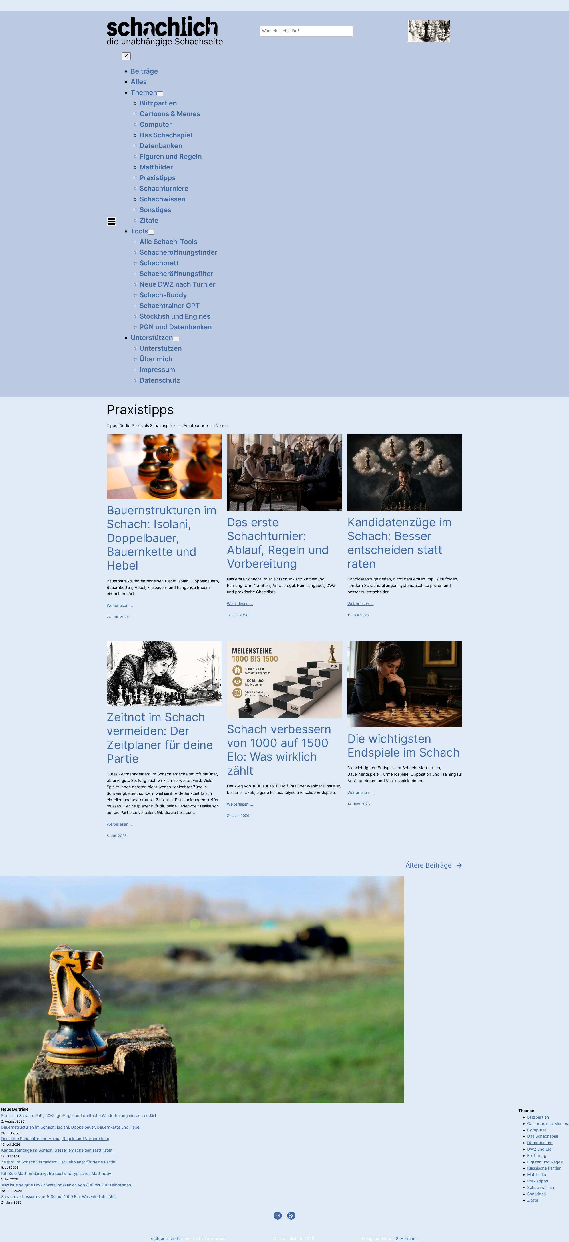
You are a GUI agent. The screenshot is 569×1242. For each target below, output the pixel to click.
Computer (536, 1130)
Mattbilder (537, 1174)
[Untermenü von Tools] (151, 232)
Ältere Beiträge (433, 865)
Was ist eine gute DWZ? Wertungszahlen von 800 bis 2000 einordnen (66, 1185)
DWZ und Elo (539, 1149)
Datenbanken (540, 1142)
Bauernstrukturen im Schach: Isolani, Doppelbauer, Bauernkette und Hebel (161, 538)
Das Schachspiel (542, 1136)
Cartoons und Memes (547, 1123)
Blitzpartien (538, 1117)
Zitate (532, 1200)
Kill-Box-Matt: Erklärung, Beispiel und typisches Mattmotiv (56, 1173)
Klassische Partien (544, 1168)
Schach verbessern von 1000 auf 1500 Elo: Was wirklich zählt (279, 750)
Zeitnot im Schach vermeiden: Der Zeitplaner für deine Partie (160, 738)
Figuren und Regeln (545, 1162)
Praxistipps (537, 1181)
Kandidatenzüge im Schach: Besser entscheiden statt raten (399, 543)
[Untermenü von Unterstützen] (176, 339)
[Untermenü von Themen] (160, 93)
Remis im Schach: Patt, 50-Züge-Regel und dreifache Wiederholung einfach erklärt (78, 1115)
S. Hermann (407, 1238)
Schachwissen (540, 1187)
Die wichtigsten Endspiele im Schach (403, 745)
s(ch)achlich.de (165, 1238)
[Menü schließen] (126, 56)
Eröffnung (536, 1155)
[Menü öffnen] (111, 221)
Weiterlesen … (120, 605)
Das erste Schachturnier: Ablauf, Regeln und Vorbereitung (278, 543)
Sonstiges (536, 1194)
